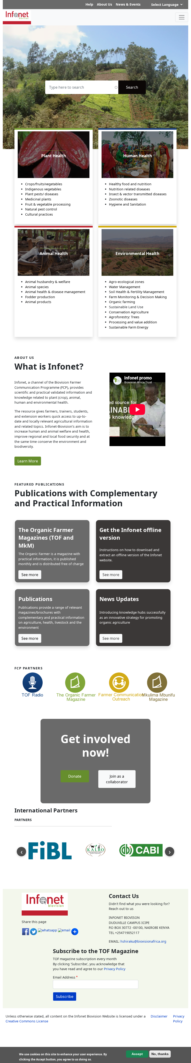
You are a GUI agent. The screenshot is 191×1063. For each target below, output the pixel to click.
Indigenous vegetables (43, 189)
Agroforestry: (120, 317)
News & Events (128, 4)
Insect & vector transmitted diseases (138, 194)
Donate (74, 776)
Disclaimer (159, 1016)
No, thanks (160, 1054)
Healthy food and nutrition (130, 184)
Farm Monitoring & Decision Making (138, 297)
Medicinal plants (38, 199)
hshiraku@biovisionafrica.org (143, 941)
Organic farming (122, 302)
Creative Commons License (27, 1021)
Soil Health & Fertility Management (136, 292)
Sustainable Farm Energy (128, 327)
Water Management (124, 287)
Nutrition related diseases (129, 189)
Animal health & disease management (55, 292)
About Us (104, 4)
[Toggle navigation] (181, 17)
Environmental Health (137, 253)
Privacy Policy (114, 969)
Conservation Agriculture (129, 312)
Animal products (38, 302)
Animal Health (54, 253)
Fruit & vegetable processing (48, 204)
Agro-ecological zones (126, 282)
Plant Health (53, 155)
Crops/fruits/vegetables (43, 184)
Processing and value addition (133, 322)
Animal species (37, 287)
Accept (137, 1054)
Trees (135, 317)
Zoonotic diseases (123, 199)
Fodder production (40, 297)
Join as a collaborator (117, 779)
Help (89, 4)
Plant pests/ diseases (41, 194)
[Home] (19, 17)
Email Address (64, 977)
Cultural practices (39, 214)
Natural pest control (41, 209)
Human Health (137, 155)
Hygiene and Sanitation (127, 204)
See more (29, 574)
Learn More (27, 461)
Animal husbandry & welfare (47, 282)
